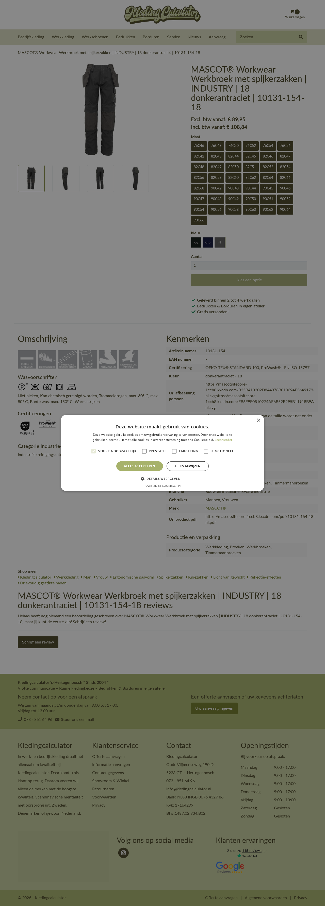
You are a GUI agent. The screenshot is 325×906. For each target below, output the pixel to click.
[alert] (162, 453)
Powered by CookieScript (163, 485)
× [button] (258, 420)
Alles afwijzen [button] (187, 466)
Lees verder (223, 440)
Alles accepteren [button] (139, 466)
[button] (162, 478)
